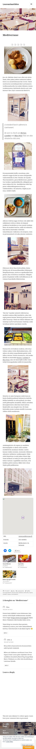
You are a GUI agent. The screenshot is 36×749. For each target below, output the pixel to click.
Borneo (23, 133)
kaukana (21, 592)
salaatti (5, 594)
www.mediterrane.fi (25, 536)
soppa (9, 594)
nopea (31, 592)
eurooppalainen (7, 592)
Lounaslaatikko (11, 4)
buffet (28, 591)
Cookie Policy (9, 741)
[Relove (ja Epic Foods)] (9, 574)
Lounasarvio (20, 591)
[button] (18, 19)
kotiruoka (26, 592)
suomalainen (14, 594)
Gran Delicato (7, 564)
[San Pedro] (24, 558)
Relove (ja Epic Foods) (9, 579)
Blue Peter (19, 136)
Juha (13, 591)
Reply (5, 633)
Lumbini (7, 136)
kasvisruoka (15, 592)
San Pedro (21, 564)
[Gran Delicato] (9, 558)
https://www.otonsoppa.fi (19, 618)
